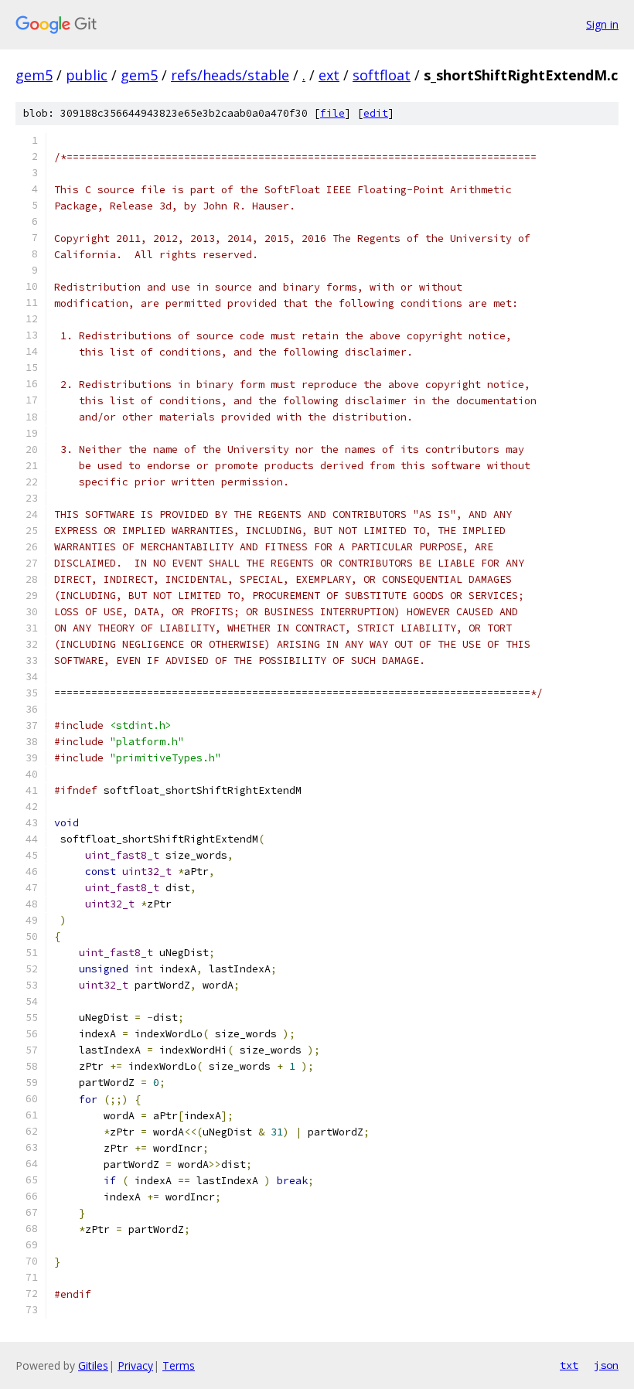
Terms (178, 1365)
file (332, 113)
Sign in (602, 24)
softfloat (382, 75)
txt (569, 1365)
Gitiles (93, 1365)
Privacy (135, 1365)
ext (329, 75)
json (606, 1365)
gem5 (34, 75)
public (86, 75)
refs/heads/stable (230, 75)
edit (375, 113)
